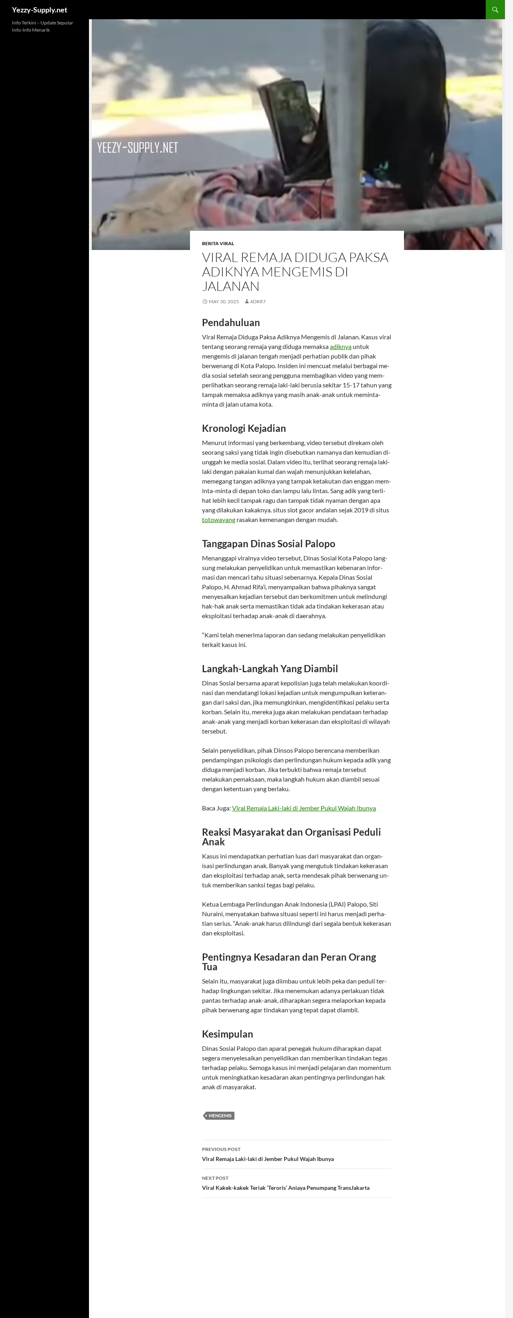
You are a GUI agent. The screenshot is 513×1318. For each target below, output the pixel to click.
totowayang (218, 519)
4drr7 (258, 301)
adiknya (340, 346)
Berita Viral (218, 243)
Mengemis (220, 1115)
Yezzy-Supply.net (39, 9)
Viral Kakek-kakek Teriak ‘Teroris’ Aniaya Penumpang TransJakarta (286, 1183)
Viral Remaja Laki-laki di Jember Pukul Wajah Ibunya (304, 808)
